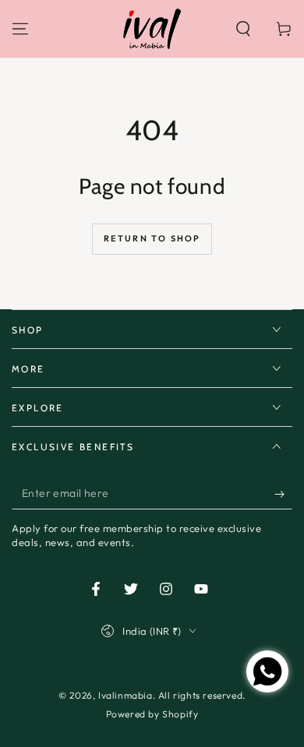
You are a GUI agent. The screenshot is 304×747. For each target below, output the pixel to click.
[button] (243, 29)
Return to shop (152, 238)
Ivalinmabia (125, 695)
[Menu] (20, 29)
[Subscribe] (283, 494)
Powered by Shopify (152, 714)
